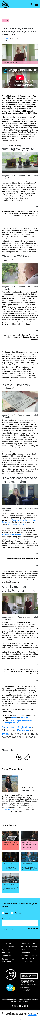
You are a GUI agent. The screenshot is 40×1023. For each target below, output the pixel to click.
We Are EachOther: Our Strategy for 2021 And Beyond (29, 958)
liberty (14, 718)
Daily (7, 913)
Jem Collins (6, 38)
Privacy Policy (22, 929)
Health (5, 863)
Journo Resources (9, 809)
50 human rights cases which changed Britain (18, 722)
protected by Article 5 (17, 524)
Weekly (17, 913)
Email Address (6, 918)
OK (20, 1019)
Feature (5, 20)
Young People (12, 62)
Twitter (6, 733)
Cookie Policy (26, 952)
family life (24, 718)
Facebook (23, 730)
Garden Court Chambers (12, 534)
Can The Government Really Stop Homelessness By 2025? (10, 888)
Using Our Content (28, 949)
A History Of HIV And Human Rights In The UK (10, 845)
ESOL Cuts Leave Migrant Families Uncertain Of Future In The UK (29, 846)
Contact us (6, 943)
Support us (6, 956)
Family (6, 62)
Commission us (8, 946)
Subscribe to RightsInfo (16, 727)
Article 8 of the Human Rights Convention (19, 521)
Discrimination (7, 842)
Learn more (32, 1015)
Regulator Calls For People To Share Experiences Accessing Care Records (10, 867)
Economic (6, 885)
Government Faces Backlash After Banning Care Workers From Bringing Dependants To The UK (29, 867)
